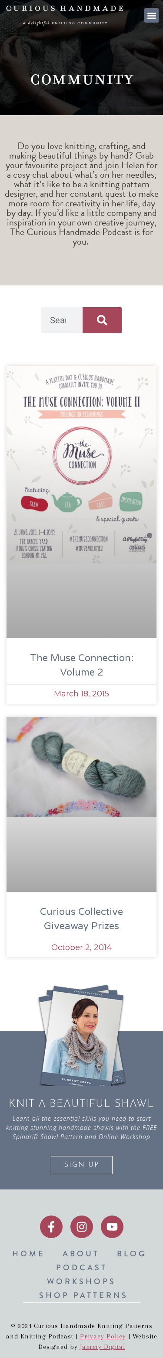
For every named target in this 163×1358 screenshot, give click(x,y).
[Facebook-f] (51, 1227)
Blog (131, 1253)
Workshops (81, 1281)
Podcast (81, 1267)
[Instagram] (81, 1227)
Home (28, 1253)
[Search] (102, 320)
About (81, 1253)
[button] (151, 15)
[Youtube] (112, 1227)
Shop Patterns (83, 1295)
